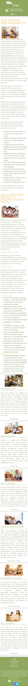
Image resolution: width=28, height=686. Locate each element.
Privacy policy (14, 666)
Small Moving (14, 466)
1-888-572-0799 (16, 10)
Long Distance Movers (14, 560)
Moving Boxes (14, 418)
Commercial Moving (14, 606)
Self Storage (14, 653)
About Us (14, 664)
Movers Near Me (14, 661)
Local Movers (14, 509)
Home (14, 659)
